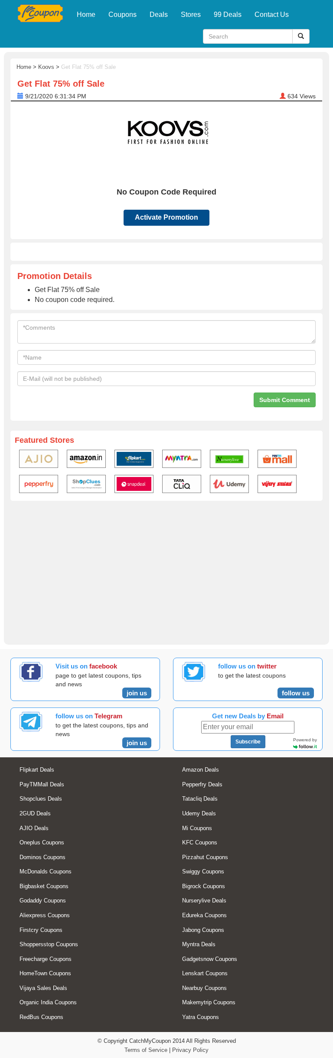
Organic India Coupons (48, 1002)
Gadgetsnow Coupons (209, 959)
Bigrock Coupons (203, 886)
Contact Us (272, 14)
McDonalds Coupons (46, 871)
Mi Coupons (197, 828)
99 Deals (228, 14)
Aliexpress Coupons (45, 915)
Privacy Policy (190, 1050)
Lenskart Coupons (205, 973)
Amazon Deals (200, 769)
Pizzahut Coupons (205, 857)
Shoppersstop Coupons (49, 944)
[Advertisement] (166, 571)
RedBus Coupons (41, 1017)
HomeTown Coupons (45, 973)
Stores (191, 14)
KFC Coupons (199, 842)
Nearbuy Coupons (204, 988)
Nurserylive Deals (204, 900)
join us (137, 693)
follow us (296, 693)
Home (86, 14)
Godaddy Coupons (43, 900)
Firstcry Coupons (41, 930)
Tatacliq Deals (200, 798)
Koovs (46, 67)
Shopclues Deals (41, 798)
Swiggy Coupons (203, 871)
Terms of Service (145, 1050)
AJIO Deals (34, 828)
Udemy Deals (199, 813)
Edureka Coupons (204, 915)
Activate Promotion (166, 217)
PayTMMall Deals (42, 784)
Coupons (122, 14)
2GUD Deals (35, 813)
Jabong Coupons (203, 930)
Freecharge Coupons (46, 959)
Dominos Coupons (42, 857)
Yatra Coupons (200, 1017)
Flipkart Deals (37, 769)
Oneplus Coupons (42, 842)
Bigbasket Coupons (44, 886)
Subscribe (248, 742)
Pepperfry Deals (202, 784)
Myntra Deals (198, 944)
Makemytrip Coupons (208, 1002)
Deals (159, 14)
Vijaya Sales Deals (43, 988)
